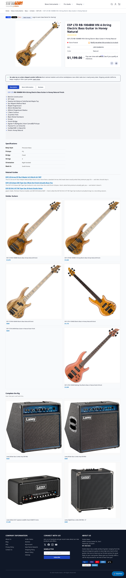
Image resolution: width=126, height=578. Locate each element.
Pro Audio (67, 4)
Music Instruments (51, 4)
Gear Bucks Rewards (31, 547)
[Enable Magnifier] (58, 23)
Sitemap (27, 555)
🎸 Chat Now (118, 573)
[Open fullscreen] (38, 44)
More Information (27, 87)
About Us (8, 539)
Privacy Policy (10, 547)
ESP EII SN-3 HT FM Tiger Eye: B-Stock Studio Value (24, 188)
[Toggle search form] (111, 4)
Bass (26, 11)
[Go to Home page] (14, 4)
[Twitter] (45, 545)
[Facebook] (49, 545)
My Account (28, 544)
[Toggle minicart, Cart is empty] (119, 4)
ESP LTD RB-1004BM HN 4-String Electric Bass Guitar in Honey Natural (65, 11)
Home (7, 11)
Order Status (29, 539)
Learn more (36, 79)
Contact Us (9, 550)
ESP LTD (38, 11)
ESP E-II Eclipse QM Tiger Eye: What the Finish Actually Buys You (29, 183)
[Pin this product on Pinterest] (19, 17)
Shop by (79, 4)
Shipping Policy (30, 550)
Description (13, 87)
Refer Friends (27, 17)
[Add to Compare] (116, 63)
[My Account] (115, 4)
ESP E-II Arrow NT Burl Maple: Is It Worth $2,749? (23, 177)
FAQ (7, 544)
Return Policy (29, 552)
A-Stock (32, 11)
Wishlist (27, 542)
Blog (7, 542)
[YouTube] (56, 545)
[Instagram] (52, 545)
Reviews (40, 87)
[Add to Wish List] (112, 63)
